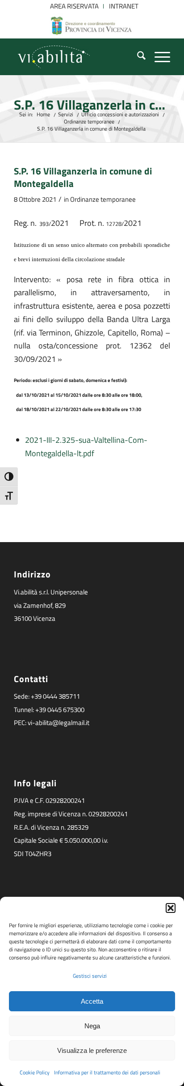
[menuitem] (75, 6)
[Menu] (158, 57)
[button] (170, 908)
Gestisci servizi (90, 975)
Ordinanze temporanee (103, 199)
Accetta (92, 1001)
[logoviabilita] (76, 57)
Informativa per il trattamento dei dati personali (107, 1072)
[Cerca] (137, 57)
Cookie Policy (35, 1072)
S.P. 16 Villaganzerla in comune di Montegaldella (92, 105)
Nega (92, 1026)
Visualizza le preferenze (92, 1050)
